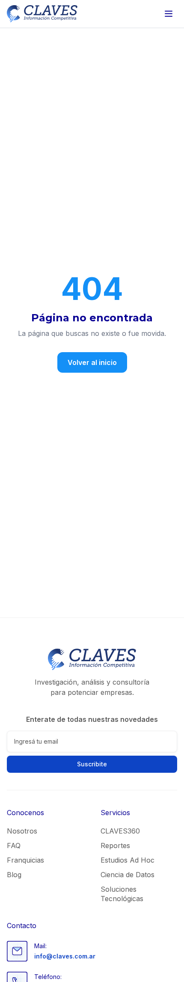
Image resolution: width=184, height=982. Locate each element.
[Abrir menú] (168, 13)
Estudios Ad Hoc (127, 860)
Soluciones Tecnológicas (122, 894)
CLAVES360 (120, 831)
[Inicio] (42, 13)
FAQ (14, 845)
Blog (14, 874)
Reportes (115, 845)
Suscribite (92, 764)
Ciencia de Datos (127, 874)
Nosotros (22, 831)
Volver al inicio (92, 362)
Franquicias (25, 860)
